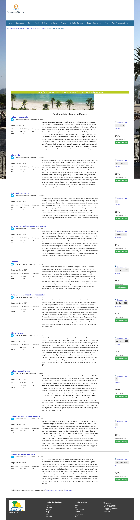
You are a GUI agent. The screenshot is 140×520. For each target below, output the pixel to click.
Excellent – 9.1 (121, 234)
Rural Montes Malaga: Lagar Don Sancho (28, 226)
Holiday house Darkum (20, 371)
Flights (63, 23)
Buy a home (79, 514)
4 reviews (117, 273)
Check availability (121, 142)
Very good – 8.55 (122, 341)
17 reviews (118, 306)
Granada (49, 516)
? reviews (117, 382)
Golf (29, 23)
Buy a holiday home (94, 23)
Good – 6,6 (120, 125)
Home (10, 23)
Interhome (68, 490)
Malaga (48, 505)
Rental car (53, 23)
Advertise (107, 511)
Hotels (44, 23)
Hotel (76, 505)
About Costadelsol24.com (120, 23)
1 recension (118, 466)
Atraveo (58, 490)
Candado (14, 262)
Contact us (107, 510)
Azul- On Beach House (20, 193)
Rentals (77, 512)
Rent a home (79, 509)
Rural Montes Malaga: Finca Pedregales (28, 295)
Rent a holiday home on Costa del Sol (33, 28)
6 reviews (117, 166)
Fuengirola (49, 509)
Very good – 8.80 (122, 462)
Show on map (122, 160)
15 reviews (118, 238)
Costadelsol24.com (13, 28)
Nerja (48, 512)
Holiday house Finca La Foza (23, 454)
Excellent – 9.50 (121, 303)
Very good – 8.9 (121, 163)
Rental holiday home (77, 23)
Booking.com (49, 490)
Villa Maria (15, 155)
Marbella (49, 507)
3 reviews (117, 129)
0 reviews (117, 204)
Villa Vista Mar (17, 333)
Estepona (49, 514)
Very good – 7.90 (122, 270)
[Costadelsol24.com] (16, 19)
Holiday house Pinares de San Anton (26, 416)
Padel (37, 23)
